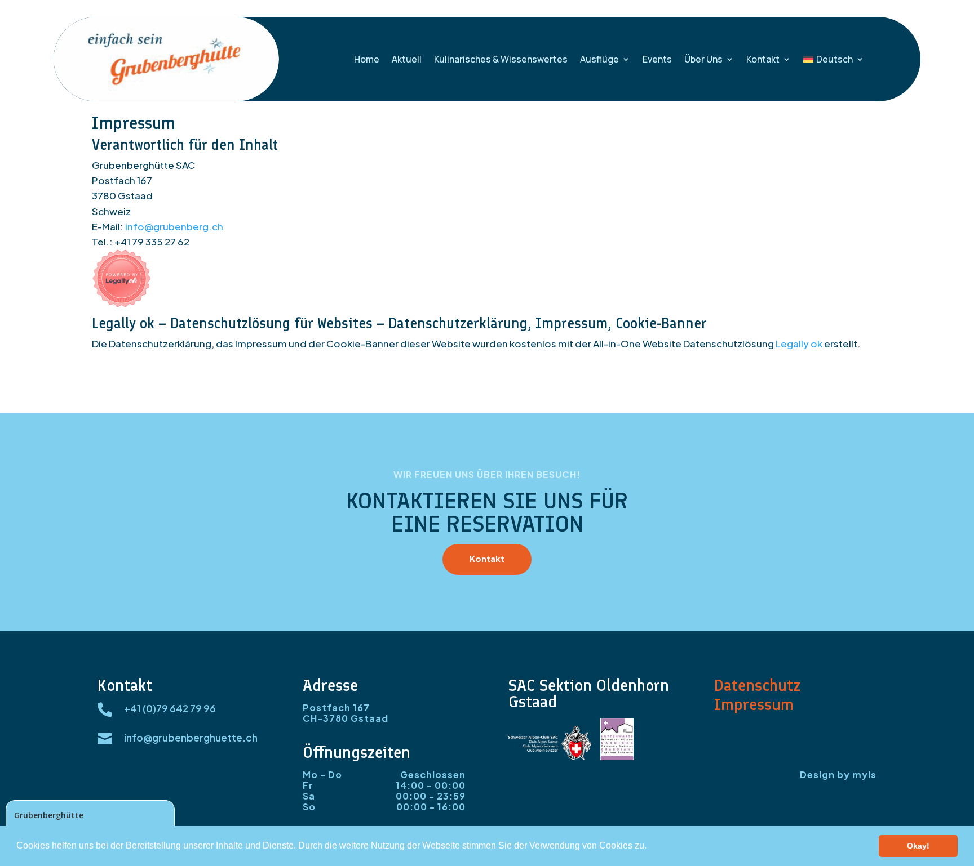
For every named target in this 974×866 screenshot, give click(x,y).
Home (366, 59)
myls (864, 774)
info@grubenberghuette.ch (191, 737)
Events (657, 59)
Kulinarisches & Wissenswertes (501, 59)
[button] (650, 847)
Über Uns (703, 59)
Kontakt (763, 59)
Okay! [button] (918, 845)
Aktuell (407, 59)
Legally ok (799, 343)
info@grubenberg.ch (174, 226)
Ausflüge (599, 59)
